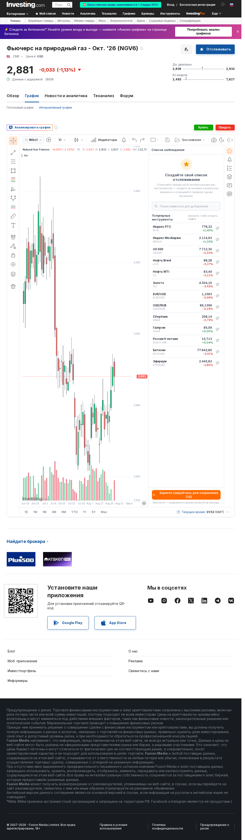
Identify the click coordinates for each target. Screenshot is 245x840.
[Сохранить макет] (167, 140)
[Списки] (229, 168)
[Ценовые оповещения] (123, 140)
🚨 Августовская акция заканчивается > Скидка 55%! (120, 4)
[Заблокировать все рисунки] (13, 255)
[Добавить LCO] (217, 262)
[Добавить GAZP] (217, 329)
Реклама (135, 661)
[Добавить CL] (217, 273)
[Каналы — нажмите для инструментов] (13, 161)
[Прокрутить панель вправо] (231, 140)
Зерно (141, 20)
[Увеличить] (77, 494)
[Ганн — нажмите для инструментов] (13, 189)
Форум (126, 95)
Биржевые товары (40, 20)
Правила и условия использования (113, 826)
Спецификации (190, 20)
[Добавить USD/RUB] (217, 307)
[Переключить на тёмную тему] (221, 140)
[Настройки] (144, 503)
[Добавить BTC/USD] (217, 351)
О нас (133, 651)
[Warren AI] (229, 194)
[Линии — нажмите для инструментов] (13, 152)
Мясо (102, 20)
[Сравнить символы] (48, 140)
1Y (84, 512)
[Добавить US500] (217, 251)
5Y (94, 512)
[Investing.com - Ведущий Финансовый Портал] (26, 4)
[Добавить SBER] (217, 318)
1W (35, 512)
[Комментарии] (229, 185)
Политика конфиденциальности (167, 826)
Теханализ (103, 95)
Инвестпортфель (22, 671)
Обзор (13, 95)
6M (63, 512)
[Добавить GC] (217, 284)
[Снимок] (213, 140)
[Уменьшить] (71, 494)
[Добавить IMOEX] (217, 239)
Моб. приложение (22, 661)
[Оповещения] (229, 159)
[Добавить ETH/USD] (217, 363)
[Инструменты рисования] (20, 325)
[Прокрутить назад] (84, 494)
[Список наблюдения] (229, 151)
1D (26, 512)
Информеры (18, 681)
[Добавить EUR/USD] (217, 296)
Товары (15, 20)
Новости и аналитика (66, 95)
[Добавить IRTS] (217, 228)
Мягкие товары (84, 20)
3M (54, 512)
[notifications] (223, 4)
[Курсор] (13, 141)
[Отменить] (134, 140)
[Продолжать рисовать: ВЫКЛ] (13, 246)
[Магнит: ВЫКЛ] (13, 237)
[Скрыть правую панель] (146, 326)
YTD (74, 512)
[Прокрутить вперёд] (90, 494)
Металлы (63, 20)
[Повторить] (142, 140)
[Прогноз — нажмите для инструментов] (13, 207)
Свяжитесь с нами (143, 671)
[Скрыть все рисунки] (13, 264)
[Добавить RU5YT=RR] (217, 340)
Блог (11, 651)
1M (44, 512)
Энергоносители (121, 20)
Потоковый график (20, 107)
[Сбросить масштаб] (97, 494)
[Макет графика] (154, 140)
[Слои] (13, 274)
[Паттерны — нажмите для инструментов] (13, 198)
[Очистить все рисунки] (13, 286)
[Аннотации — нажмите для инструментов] (13, 225)
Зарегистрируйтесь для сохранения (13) (188, 495)
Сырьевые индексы (162, 20)
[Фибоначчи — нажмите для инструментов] (13, 180)
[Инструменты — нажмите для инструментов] (13, 216)
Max (104, 512)
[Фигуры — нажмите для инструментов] (13, 170)
